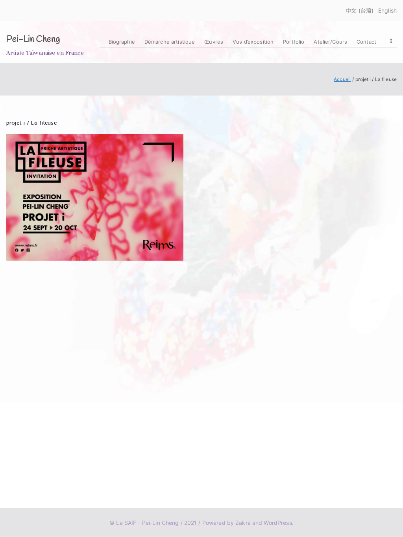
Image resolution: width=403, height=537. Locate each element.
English (387, 10)
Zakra (243, 522)
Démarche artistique (169, 42)
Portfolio (293, 42)
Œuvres (213, 42)
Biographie (122, 42)
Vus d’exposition (253, 42)
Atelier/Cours (330, 42)
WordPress (278, 522)
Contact (366, 42)
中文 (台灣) (359, 10)
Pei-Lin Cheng (33, 39)
